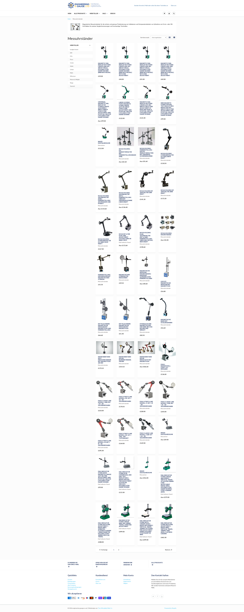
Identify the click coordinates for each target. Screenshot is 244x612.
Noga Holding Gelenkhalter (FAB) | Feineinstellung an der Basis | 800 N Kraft (104, 199)
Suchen (70, 579)
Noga (71, 83)
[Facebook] (157, 596)
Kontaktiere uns (100, 579)
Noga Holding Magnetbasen (166, 234)
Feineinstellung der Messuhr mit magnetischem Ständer (104, 277)
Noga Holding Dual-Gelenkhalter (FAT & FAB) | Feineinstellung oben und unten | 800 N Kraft (146, 237)
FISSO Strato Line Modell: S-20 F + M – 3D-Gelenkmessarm (146, 404)
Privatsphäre (71, 583)
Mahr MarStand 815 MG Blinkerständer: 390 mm (125, 359)
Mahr (71, 73)
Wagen (125, 583)
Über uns (173, 5)
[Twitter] (153, 596)
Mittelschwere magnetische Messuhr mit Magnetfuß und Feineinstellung (104, 327)
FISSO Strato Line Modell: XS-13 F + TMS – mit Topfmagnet (125, 436)
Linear (72, 69)
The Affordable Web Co (105, 608)
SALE (104, 13)
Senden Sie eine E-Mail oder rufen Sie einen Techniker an (151, 5)
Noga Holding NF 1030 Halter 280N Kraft (167, 191)
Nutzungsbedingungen (74, 587)
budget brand (74, 49)
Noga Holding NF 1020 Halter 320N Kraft (146, 192)
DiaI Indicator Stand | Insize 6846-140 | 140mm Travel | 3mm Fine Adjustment (125, 523)
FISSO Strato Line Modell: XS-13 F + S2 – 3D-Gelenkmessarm (125, 399)
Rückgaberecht (72, 589)
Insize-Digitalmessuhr (104, 142)
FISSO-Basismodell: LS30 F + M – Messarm (166, 367)
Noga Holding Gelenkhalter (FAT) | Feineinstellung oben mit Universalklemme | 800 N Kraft (125, 197)
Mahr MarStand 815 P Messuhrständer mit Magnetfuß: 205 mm (104, 360)
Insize (72, 63)
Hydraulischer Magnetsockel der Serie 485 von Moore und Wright (146, 327)
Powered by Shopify (170, 608)
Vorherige (104, 550)
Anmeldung (126, 579)
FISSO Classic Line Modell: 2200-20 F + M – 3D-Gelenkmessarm (104, 403)
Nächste (167, 550)
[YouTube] (162, 596)
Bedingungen (72, 581)
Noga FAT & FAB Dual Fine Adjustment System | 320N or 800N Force (125, 237)
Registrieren (127, 581)
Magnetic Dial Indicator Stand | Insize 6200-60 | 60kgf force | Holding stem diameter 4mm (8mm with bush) (104, 67)
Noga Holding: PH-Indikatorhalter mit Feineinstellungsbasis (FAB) (127, 152)
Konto (97, 581)
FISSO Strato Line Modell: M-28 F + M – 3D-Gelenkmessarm (104, 443)
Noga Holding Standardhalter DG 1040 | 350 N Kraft (104, 241)
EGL (71, 56)
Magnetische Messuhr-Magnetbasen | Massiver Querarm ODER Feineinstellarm (146, 274)
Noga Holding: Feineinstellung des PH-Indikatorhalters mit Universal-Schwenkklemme (146, 152)
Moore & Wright (75, 79)
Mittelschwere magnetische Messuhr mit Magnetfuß (125, 326)
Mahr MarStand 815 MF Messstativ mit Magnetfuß (146, 359)
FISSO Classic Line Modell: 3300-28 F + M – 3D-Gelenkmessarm (167, 404)
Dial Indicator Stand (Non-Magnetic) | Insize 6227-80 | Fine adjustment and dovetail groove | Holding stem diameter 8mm (104, 477)
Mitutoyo (73, 76)
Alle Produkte (79, 13)
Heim (69, 13)
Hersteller (94, 13)
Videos (112, 13)
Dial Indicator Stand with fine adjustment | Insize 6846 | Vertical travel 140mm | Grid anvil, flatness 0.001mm (167, 528)
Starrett (72, 86)
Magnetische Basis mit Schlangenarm (166, 321)
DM (71, 53)
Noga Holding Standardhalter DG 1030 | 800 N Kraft (167, 156)
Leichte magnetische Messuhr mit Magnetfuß (166, 284)
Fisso (71, 59)
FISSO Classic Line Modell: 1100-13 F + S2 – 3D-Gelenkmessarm (146, 435)
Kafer (71, 66)
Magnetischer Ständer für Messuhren (124, 276)
